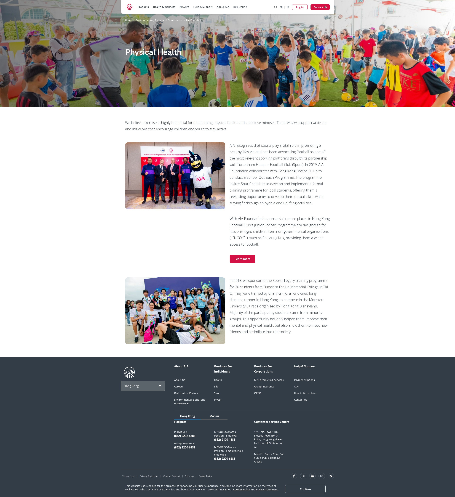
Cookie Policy (205, 476)
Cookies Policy (241, 489)
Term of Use (128, 476)
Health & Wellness (164, 7)
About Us (179, 380)
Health (218, 380)
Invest (217, 399)
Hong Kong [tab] (187, 416)
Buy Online (240, 7)
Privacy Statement (149, 476)
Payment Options (304, 380)
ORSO (257, 393)
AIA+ (296, 386)
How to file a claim (305, 393)
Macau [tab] (214, 416)
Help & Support (202, 7)
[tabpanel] (254, 443)
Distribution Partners (187, 393)
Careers (179, 386)
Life (216, 386)
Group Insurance (264, 386)
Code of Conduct (171, 476)
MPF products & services (269, 380)
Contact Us (300, 399)
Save (217, 393)
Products (143, 7)
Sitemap (189, 476)
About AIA (223, 7)
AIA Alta (184, 7)
